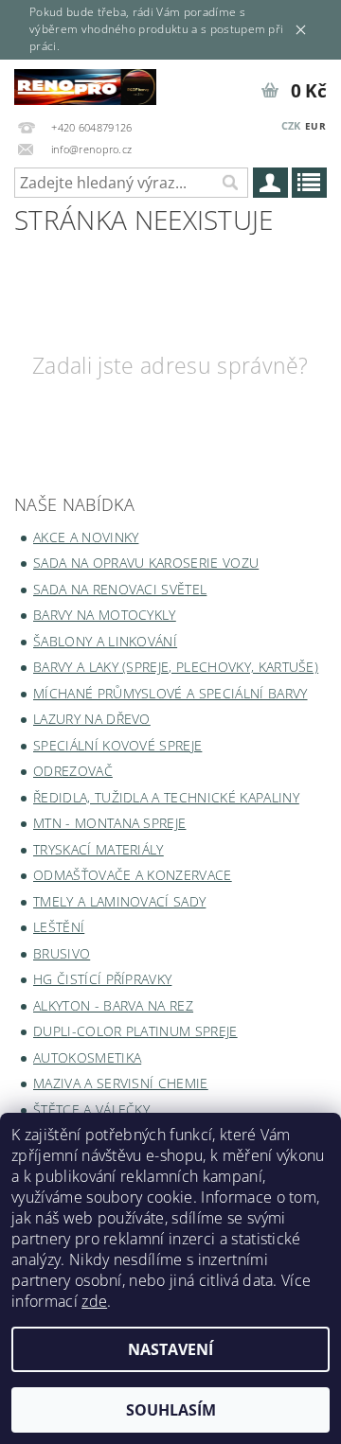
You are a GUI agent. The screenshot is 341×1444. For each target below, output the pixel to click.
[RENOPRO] (85, 84)
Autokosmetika (87, 1057)
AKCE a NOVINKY (85, 537)
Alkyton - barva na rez (113, 1005)
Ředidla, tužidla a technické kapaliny (166, 797)
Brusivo (61, 953)
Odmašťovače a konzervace (132, 875)
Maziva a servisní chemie (120, 1083)
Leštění (58, 927)
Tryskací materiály (98, 849)
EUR (315, 125)
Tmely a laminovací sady (119, 901)
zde (94, 1301)
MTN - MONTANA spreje (109, 823)
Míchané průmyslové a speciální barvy (170, 693)
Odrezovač (73, 771)
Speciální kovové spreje (117, 745)
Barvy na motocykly (104, 615)
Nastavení (170, 1349)
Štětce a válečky (91, 1109)
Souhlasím (171, 1410)
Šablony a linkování (105, 641)
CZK (291, 125)
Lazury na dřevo (92, 719)
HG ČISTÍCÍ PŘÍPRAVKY (102, 979)
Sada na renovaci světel (119, 589)
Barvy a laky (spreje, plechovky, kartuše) (175, 667)
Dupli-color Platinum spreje (135, 1031)
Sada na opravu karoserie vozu (146, 563)
